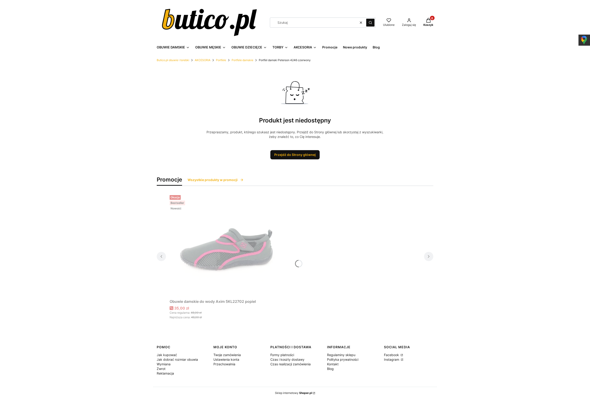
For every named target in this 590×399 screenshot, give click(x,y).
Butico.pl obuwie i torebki (173, 60)
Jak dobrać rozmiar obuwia (177, 359)
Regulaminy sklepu (341, 355)
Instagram (392, 359)
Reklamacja (165, 373)
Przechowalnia (224, 364)
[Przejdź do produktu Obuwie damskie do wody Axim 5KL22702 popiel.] (227, 245)
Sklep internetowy (293, 393)
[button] (370, 23)
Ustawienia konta (226, 359)
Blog (330, 369)
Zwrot (161, 369)
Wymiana (164, 364)
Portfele (221, 60)
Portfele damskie (242, 60)
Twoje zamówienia (227, 355)
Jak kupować (167, 355)
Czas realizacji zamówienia (290, 364)
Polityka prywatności (342, 359)
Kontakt (333, 364)
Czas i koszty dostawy (287, 359)
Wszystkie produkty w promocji (213, 180)
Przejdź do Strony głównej (295, 155)
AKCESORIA (202, 60)
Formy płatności (282, 355)
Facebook (392, 355)
